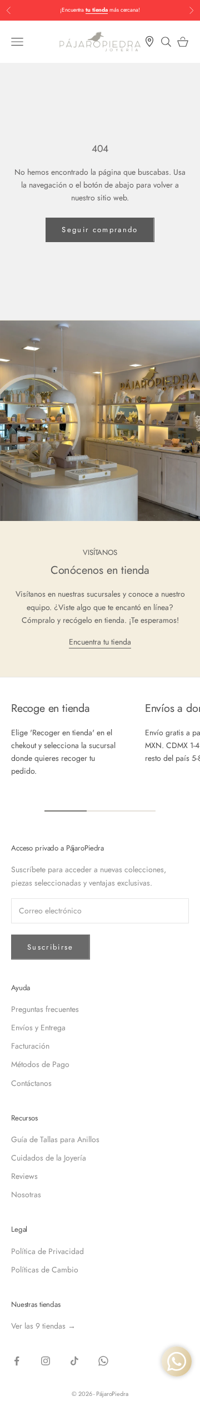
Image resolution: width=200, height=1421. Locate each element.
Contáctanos (31, 1083)
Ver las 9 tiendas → (43, 1325)
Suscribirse (50, 947)
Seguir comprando (100, 229)
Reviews (24, 1176)
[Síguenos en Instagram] (45, 1360)
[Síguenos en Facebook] (16, 1360)
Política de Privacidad (47, 1251)
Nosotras (26, 1194)
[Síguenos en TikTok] (74, 1360)
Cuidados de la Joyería (48, 1157)
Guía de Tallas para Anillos (55, 1139)
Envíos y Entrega (38, 1027)
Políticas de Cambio (44, 1269)
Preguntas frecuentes (45, 1009)
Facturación (30, 1045)
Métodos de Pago (40, 1064)
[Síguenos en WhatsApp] (103, 1360)
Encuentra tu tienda (100, 641)
